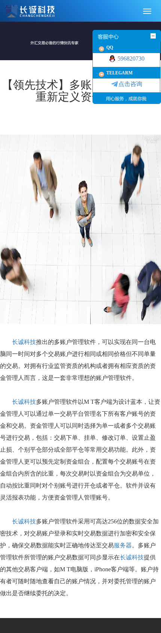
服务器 (123, 545)
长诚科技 (24, 342)
